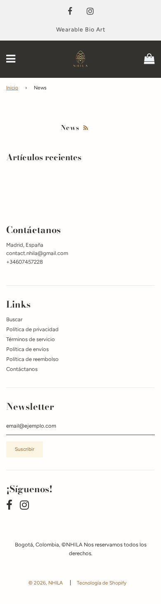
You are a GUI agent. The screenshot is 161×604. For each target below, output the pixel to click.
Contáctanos (22, 369)
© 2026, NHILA (45, 583)
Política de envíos (27, 349)
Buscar (14, 319)
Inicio (12, 88)
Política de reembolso (32, 359)
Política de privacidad (32, 329)
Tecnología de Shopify (101, 583)
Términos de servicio (30, 339)
